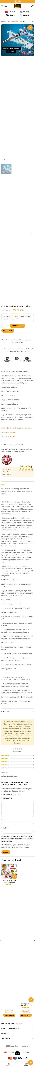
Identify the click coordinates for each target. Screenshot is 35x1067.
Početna (4, 21)
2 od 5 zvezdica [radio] (15, 795)
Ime (3, 820)
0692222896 (11, 15)
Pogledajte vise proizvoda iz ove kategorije (17, 428)
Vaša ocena (6, 795)
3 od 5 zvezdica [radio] (17, 795)
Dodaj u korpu (17, 326)
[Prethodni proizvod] (29, 21)
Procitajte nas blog (8, 432)
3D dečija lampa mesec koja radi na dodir (25, 1005)
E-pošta (4, 828)
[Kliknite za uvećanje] (5, 160)
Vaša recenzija (7, 798)
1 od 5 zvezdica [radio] (14, 795)
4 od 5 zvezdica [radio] (18, 795)
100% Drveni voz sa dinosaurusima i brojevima (9, 882)
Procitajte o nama (8, 436)
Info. (31, 697)
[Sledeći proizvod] (33, 21)
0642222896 (11, 12)
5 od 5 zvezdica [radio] (20, 795)
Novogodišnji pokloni (17, 21)
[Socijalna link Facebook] (15, 1)
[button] (9, 1015)
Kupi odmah (7, 331)
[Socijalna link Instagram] (19, 1)
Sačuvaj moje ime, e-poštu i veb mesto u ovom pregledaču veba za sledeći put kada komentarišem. (17, 838)
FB (21, 701)
